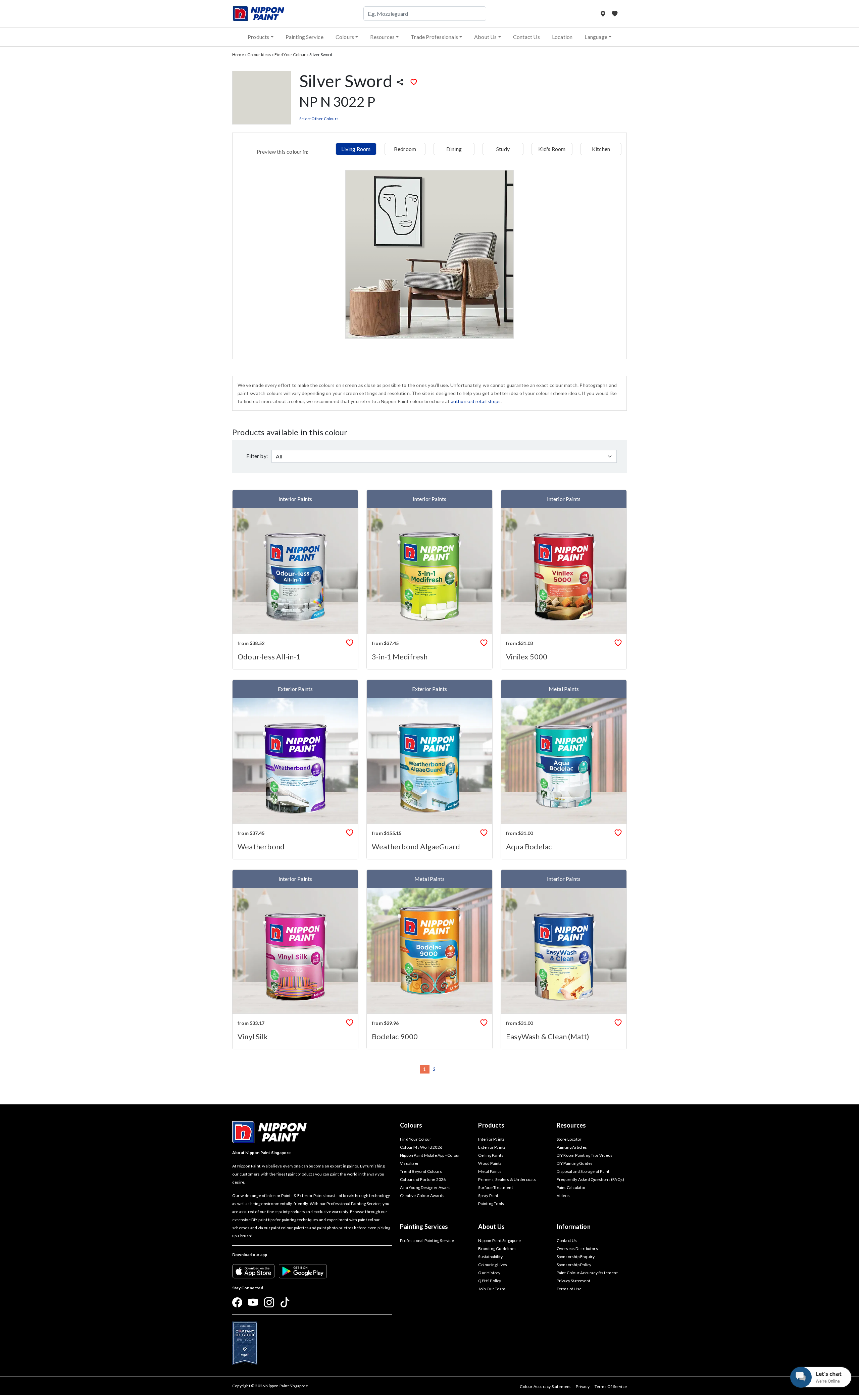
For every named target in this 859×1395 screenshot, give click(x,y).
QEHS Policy (489, 1280)
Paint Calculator (571, 1187)
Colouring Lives (492, 1264)
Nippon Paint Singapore (499, 1240)
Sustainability (490, 1256)
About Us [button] (485, 37)
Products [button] (258, 37)
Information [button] (574, 1226)
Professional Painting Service (427, 1240)
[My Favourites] (614, 13)
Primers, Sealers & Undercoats (507, 1179)
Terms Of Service (611, 1386)
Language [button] (596, 37)
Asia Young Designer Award (425, 1187)
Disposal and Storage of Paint (583, 1171)
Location (562, 37)
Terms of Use (569, 1288)
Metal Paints (489, 1171)
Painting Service (304, 37)
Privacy (582, 1386)
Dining (454, 149)
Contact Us (526, 37)
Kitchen (601, 149)
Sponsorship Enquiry (576, 1256)
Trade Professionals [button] (434, 37)
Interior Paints (491, 1139)
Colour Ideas (259, 54)
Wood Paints (490, 1163)
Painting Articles (572, 1147)
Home (238, 54)
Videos (563, 1195)
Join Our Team (491, 1288)
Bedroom (405, 149)
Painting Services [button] (424, 1226)
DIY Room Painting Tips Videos (585, 1155)
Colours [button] (345, 37)
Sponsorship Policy (574, 1264)
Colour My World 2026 (421, 1147)
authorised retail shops (476, 401)
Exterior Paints (492, 1147)
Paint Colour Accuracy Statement (587, 1272)
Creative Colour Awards (422, 1195)
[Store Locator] (603, 13)
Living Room (355, 149)
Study (503, 149)
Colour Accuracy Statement (545, 1386)
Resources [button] (382, 37)
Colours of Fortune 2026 (423, 1179)
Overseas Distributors (577, 1248)
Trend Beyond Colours (421, 1171)
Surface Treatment (495, 1187)
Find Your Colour (290, 54)
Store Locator (569, 1139)
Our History (489, 1272)
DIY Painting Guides (575, 1163)
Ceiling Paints (490, 1155)
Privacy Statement (573, 1280)
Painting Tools (491, 1203)
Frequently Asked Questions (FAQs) (590, 1179)
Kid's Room (551, 149)
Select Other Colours (319, 118)
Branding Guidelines (497, 1248)
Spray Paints (489, 1195)
